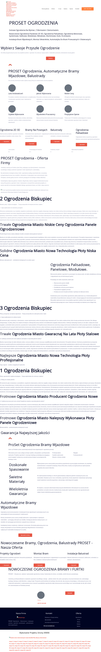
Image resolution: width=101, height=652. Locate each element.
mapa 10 (56, 641)
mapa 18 (19, 643)
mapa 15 (84, 641)
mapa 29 (81, 643)
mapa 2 (16, 641)
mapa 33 (22, 645)
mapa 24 (53, 643)
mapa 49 (30, 648)
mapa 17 (13, 643)
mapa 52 (47, 648)
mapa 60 (11, 650)
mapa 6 (36, 641)
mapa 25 (58, 643)
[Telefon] (41, 595)
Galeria (65, 9)
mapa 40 (62, 645)
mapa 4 (26, 641)
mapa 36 (39, 645)
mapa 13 (72, 641)
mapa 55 (64, 648)
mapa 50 (36, 648)
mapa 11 (61, 641)
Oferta (53, 9)
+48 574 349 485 (41, 603)
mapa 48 (25, 648)
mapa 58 (81, 648)
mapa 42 (73, 645)
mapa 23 (47, 643)
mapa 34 (28, 645)
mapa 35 (34, 645)
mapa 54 (58, 648)
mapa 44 (84, 645)
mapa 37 (45, 645)
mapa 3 (21, 641)
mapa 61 (17, 650)
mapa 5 (31, 641)
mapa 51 (41, 648)
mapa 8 (46, 641)
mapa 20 (30, 643)
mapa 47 (19, 648)
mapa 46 (13, 648)
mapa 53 (53, 648)
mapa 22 (41, 643)
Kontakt (77, 9)
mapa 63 (28, 650)
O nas (59, 9)
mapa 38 (50, 645)
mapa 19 (25, 643)
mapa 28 (75, 643)
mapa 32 (17, 645)
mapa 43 (79, 645)
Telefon (39, 600)
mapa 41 (67, 645)
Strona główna (45, 9)
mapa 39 (56, 645)
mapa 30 (86, 643)
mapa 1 (11, 641)
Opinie (71, 9)
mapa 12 (67, 641)
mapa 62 (22, 650)
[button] (88, 9)
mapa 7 (41, 641)
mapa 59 (86, 648)
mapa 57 (75, 648)
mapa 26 (64, 643)
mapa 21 (36, 643)
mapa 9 (51, 641)
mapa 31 (11, 645)
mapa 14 (78, 641)
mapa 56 (70, 648)
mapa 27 (70, 643)
